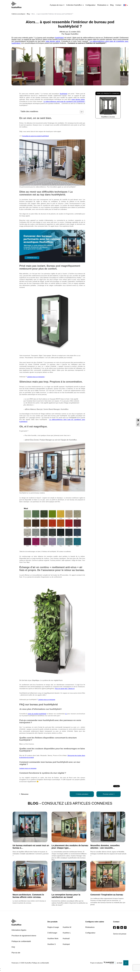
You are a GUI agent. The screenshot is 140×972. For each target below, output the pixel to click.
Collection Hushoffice (74, 5)
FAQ (13, 947)
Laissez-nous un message (46, 699)
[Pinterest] (125, 927)
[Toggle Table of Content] (80, 112)
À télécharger (52, 933)
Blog (112, 5)
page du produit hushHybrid (37, 714)
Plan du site (16, 953)
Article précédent (82, 794)
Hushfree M (67, 927)
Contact (118, 5)
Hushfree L (67, 933)
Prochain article (108, 794)
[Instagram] (118, 927)
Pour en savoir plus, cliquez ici (65, 688)
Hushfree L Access (108, 117)
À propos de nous (56, 5)
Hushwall (66, 938)
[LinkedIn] (121, 927)
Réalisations (101, 5)
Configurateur (90, 5)
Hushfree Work (52, 938)
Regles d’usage (53, 927)
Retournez (24, 794)
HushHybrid (59, 38)
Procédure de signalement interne (24, 936)
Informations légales (19, 930)
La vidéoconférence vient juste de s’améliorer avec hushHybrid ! (64, 101)
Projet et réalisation (96, 963)
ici (66, 714)
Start (16, 922)
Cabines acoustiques (18, 14)
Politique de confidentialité (21, 941)
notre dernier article (53, 41)
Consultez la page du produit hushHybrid (35, 136)
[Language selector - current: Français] (125, 5)
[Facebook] (114, 927)
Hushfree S (51, 944)
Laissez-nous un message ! (36, 377)
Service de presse (119, 934)
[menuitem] (57, 5)
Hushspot (66, 944)
